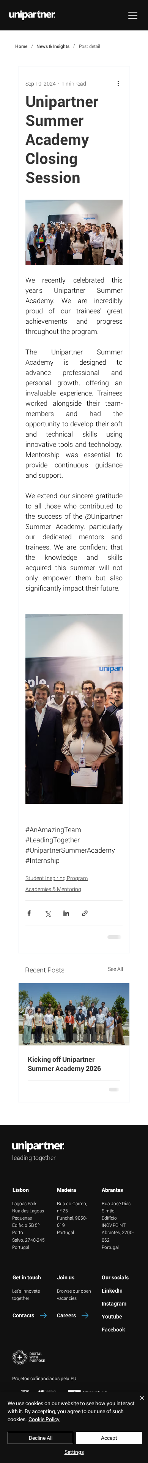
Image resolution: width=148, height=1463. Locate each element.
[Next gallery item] (113, 708)
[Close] (137, 1402)
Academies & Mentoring (53, 889)
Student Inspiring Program (56, 878)
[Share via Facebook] (29, 913)
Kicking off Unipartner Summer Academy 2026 (64, 1064)
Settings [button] (74, 1452)
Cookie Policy (44, 1419)
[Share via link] (84, 913)
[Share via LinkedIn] (66, 913)
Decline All (40, 1438)
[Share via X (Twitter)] (47, 913)
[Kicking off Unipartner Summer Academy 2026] (74, 1014)
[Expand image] (74, 709)
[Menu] (133, 15)
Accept (109, 1438)
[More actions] (118, 83)
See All (115, 968)
